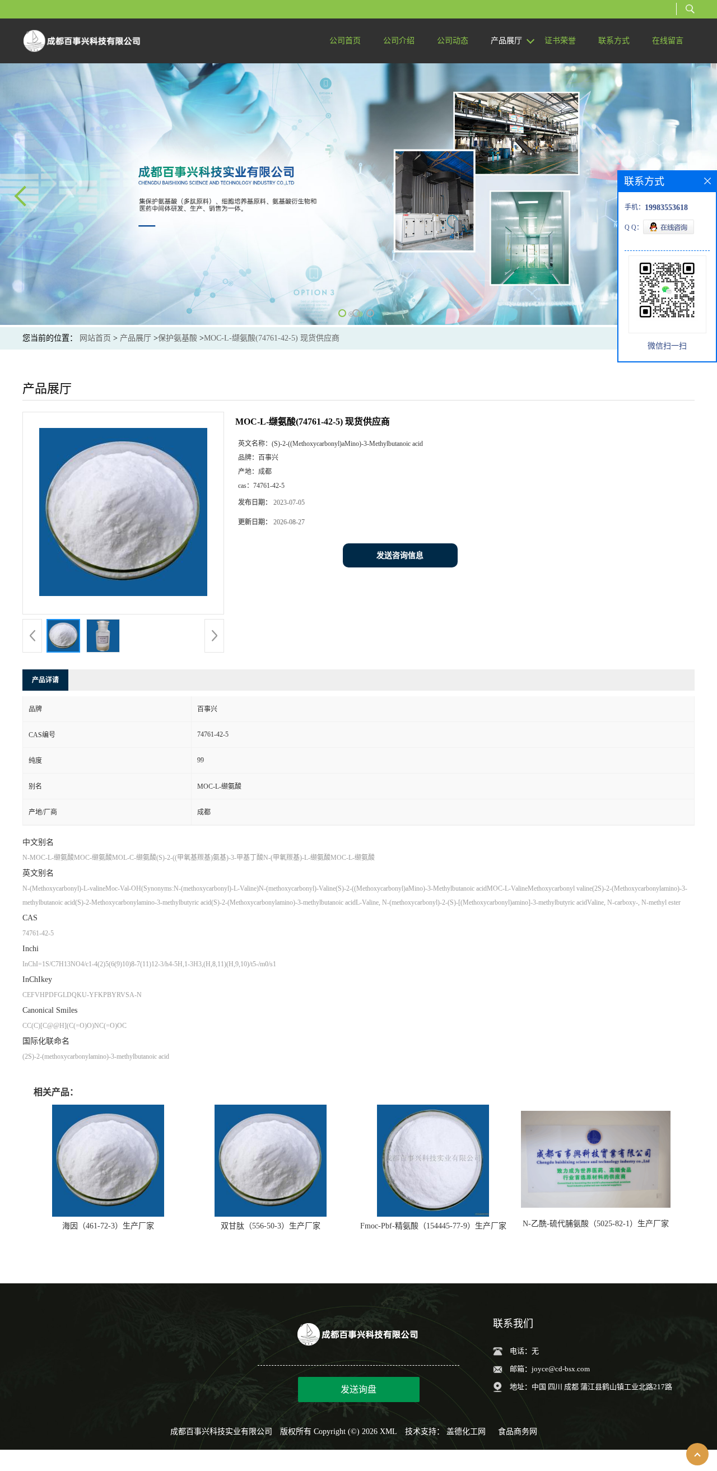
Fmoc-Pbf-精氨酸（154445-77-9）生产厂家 (433, 1226)
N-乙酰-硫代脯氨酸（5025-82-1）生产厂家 (596, 1223)
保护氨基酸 (177, 338)
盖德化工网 (466, 1431)
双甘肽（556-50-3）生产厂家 (270, 1226)
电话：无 (524, 1351)
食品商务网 (517, 1431)
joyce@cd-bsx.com (561, 1369)
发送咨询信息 (399, 555)
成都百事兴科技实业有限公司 (221, 1431)
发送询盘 (358, 1389)
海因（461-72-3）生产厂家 (108, 1226)
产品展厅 (135, 338)
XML (388, 1431)
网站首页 (95, 338)
